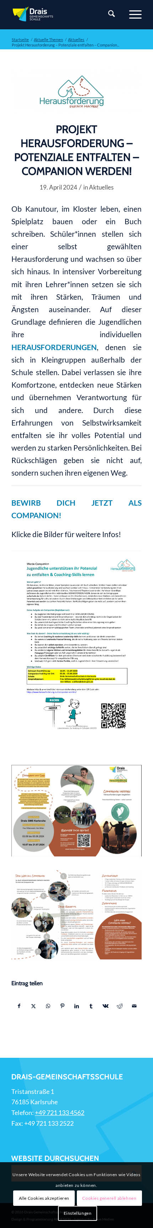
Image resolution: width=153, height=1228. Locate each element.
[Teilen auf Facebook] (19, 1006)
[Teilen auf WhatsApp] (48, 1006)
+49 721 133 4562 (59, 1112)
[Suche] (108, 14)
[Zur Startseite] (63, 14)
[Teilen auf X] (34, 1006)
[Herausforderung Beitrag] (76, 90)
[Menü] (132, 14)
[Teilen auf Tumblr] (91, 1006)
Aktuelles (101, 187)
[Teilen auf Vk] (105, 1006)
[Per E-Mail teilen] (134, 1006)
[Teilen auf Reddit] (120, 1006)
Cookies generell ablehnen (109, 1198)
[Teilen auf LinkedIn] (77, 1006)
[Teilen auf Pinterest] (62, 1006)
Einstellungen (78, 1213)
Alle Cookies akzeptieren (44, 1198)
